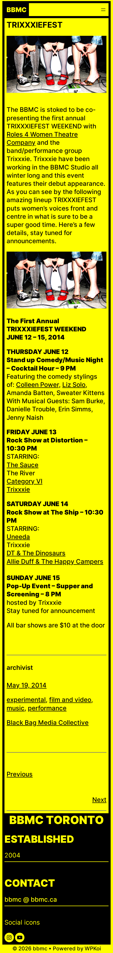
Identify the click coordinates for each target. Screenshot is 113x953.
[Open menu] (103, 10)
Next (99, 800)
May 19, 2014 (27, 685)
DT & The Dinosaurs (36, 553)
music (15, 708)
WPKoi (93, 948)
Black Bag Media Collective (48, 722)
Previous (20, 774)
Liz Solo (73, 384)
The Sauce (22, 465)
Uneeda (18, 537)
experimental (26, 699)
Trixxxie (18, 489)
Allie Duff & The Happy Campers (55, 561)
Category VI (24, 481)
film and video (70, 699)
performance (47, 708)
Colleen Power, (38, 384)
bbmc (17, 10)
